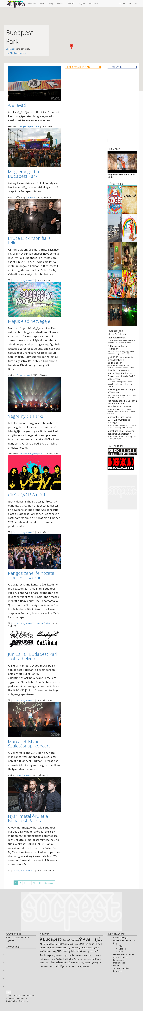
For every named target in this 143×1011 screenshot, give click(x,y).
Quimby (85, 951)
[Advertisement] (122, 492)
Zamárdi (74, 939)
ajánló (67, 955)
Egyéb (82, 3)
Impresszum (118, 960)
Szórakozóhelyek (43, 623)
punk (51, 966)
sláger (62, 966)
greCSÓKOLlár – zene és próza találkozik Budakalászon (120, 360)
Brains (74, 947)
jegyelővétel (95, 959)
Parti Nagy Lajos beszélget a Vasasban (122, 391)
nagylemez (84, 963)
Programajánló (27, 126)
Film (120, 946)
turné (71, 966)
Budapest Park (91, 944)
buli (91, 955)
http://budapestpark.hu (16, 53)
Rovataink (93, 3)
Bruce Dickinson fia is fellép (29, 240)
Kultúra (60, 3)
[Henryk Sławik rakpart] (115, 228)
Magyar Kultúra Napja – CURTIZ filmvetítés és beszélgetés (120, 419)
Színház (122, 948)
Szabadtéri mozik (117, 337)
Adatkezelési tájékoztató (124, 940)
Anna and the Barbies (59, 948)
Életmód (71, 3)
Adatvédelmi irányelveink (17, 1001)
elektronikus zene (47, 959)
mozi (78, 963)
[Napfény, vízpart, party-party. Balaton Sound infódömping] (129, 283)
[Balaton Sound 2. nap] (129, 311)
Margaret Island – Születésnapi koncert (29, 743)
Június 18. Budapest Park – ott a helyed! (33, 656)
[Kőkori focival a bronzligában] (129, 255)
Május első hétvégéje (29, 321)
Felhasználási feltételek (123, 954)
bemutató (83, 955)
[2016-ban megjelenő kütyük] (115, 255)
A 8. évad (17, 105)
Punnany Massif (69, 951)
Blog (51, 3)
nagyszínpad (95, 962)
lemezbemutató (60, 962)
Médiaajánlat (119, 962)
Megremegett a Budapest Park (23, 174)
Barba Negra (74, 944)
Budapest (10, 49)
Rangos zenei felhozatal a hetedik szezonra (31, 575)
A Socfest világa (120, 937)
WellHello (60, 955)
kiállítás (42, 963)
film (64, 959)
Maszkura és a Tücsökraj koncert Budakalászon (121, 432)
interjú (86, 959)
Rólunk (116, 965)
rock (56, 966)
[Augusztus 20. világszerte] (129, 200)
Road (93, 951)
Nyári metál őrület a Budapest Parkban (28, 818)
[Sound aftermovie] (129, 228)
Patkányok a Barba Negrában (117, 347)
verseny (78, 966)
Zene (42, 3)
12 (34, 883)
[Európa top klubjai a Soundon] (115, 283)
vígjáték (86, 966)
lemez (48, 963)
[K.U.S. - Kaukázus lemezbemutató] (115, 311)
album (74, 955)
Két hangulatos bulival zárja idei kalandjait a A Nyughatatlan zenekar (122, 403)
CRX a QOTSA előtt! (27, 494)
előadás (58, 959)
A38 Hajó (91, 939)
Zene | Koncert (24, 775)
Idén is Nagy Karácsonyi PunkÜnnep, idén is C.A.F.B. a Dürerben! (122, 376)
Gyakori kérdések (121, 957)
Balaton (62, 944)
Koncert (31, 197)
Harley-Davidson (74, 959)
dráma (98, 955)
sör (67, 966)
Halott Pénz (87, 947)
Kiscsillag (52, 951)
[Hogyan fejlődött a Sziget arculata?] (115, 200)
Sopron (65, 940)
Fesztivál (32, 3)
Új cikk (122, 3)
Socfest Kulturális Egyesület (121, 969)
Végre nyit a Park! (25, 416)
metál (73, 963)
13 (40, 883)
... (29, 883)
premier (44, 966)
